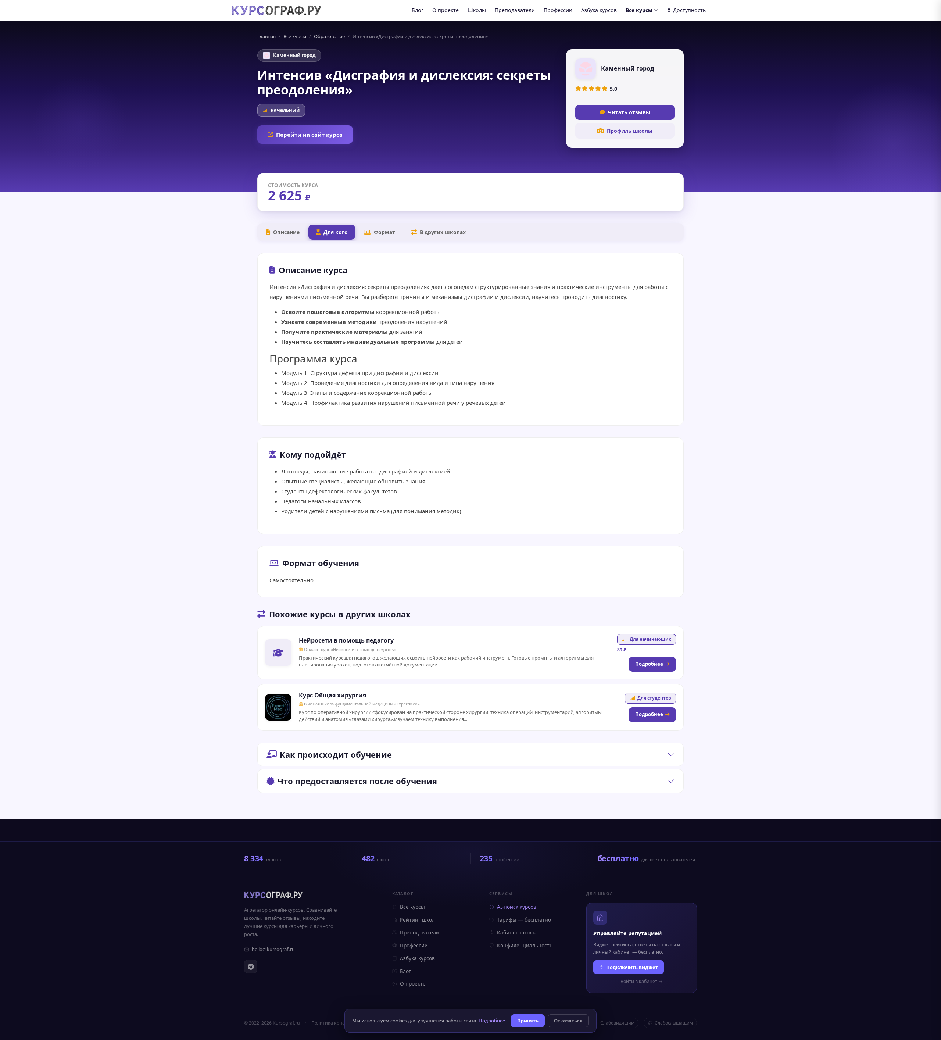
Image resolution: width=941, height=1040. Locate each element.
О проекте (445, 10)
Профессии (558, 10)
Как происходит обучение (336, 754)
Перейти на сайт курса (309, 134)
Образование (329, 36)
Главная (266, 36)
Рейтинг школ (417, 919)
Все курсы (639, 10)
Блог (417, 10)
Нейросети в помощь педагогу (346, 640)
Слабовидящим (617, 1023)
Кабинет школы (517, 932)
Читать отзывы (629, 112)
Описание (286, 232)
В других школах (443, 232)
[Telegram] (250, 966)
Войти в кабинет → (641, 981)
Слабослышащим (674, 1023)
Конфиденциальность (524, 945)
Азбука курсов (599, 10)
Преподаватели (515, 10)
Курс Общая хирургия (332, 695)
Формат (384, 232)
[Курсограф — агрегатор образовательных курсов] (273, 894)
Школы (477, 10)
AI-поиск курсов (516, 906)
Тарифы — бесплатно (524, 919)
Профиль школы (629, 130)
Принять (528, 1020)
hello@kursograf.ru (273, 949)
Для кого (335, 232)
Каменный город (294, 55)
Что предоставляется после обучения (357, 780)
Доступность (689, 10)
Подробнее (649, 664)
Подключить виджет (632, 967)
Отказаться (568, 1020)
